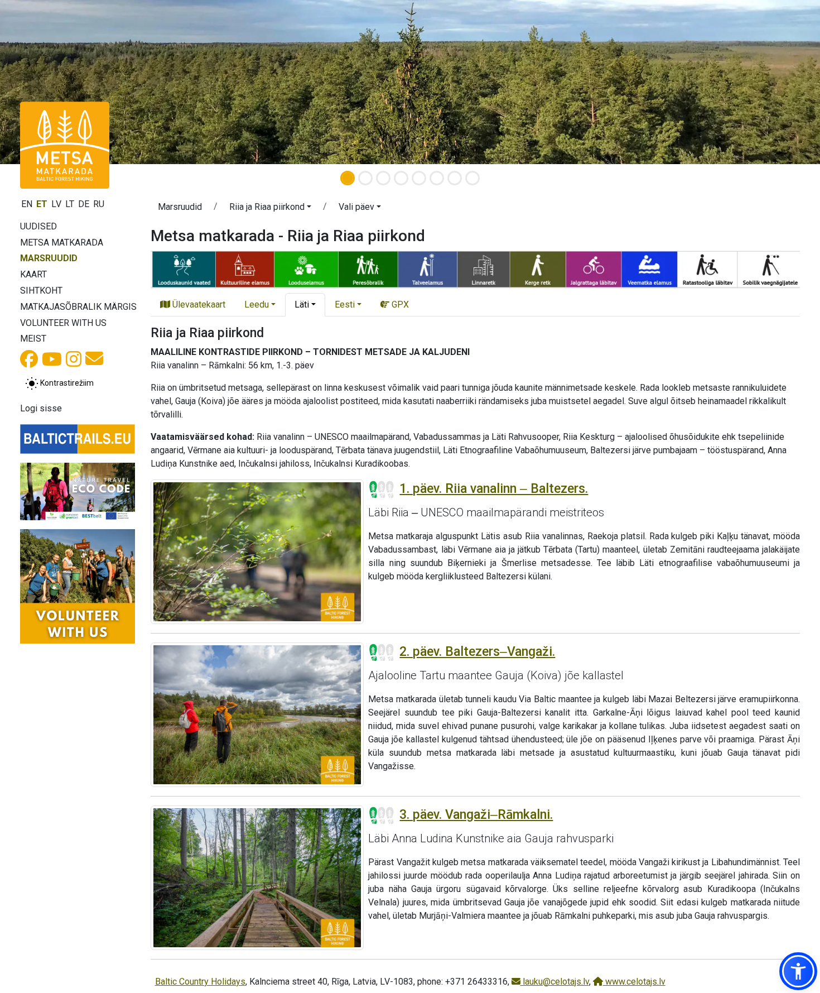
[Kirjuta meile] (94, 362)
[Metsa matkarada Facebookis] (29, 362)
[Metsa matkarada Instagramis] (73, 362)
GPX (399, 304)
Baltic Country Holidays (200, 981)
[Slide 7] (454, 178)
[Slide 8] (472, 178)
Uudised (38, 226)
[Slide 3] (383, 178)
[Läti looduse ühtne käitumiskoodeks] (77, 491)
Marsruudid (49, 258)
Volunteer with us (63, 323)
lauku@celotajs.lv (554, 981)
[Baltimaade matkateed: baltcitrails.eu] (77, 438)
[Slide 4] (401, 178)
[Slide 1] (347, 178)
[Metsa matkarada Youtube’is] (52, 362)
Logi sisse (41, 408)
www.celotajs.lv (634, 981)
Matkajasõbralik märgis (78, 306)
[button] (270, 209)
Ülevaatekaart (197, 304)
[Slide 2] (365, 178)
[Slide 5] (419, 178)
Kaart (33, 274)
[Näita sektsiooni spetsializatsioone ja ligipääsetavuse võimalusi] (475, 268)
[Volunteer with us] (77, 586)
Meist (33, 338)
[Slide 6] (437, 178)
